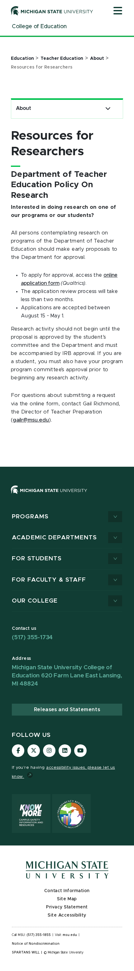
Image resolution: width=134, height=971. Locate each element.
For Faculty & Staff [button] (49, 580)
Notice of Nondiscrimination (36, 943)
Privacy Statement (67, 907)
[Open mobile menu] (117, 11)
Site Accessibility (67, 915)
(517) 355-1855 (38, 935)
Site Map (67, 899)
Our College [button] (35, 601)
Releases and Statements (67, 709)
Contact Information (67, 891)
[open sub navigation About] (108, 108)
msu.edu (70, 935)
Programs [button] (30, 517)
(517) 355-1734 (32, 637)
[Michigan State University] (52, 10)
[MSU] (49, 495)
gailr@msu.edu (31, 420)
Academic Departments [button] (54, 538)
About (23, 108)
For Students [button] (37, 559)
